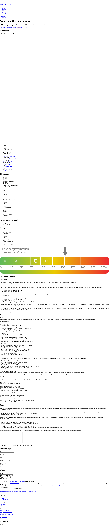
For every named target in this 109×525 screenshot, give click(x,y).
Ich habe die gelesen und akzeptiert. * (19, 481)
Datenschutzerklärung (57, 485)
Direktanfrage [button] (23, 27)
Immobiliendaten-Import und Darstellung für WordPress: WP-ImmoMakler (18, 491)
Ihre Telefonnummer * (5, 471)
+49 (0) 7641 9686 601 (97, 1)
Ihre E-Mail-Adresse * (5, 460)
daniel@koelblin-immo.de (9, 156)
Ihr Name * (2, 454)
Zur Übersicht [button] (3, 27)
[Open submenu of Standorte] (5, 12)
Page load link (3, 517)
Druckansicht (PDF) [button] (12, 27)
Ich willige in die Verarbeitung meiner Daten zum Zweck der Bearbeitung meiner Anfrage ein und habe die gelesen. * (34, 485)
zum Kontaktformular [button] (8, 170)
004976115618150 (7, 164)
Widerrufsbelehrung (14, 483)
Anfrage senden (18, 488)
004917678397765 (7, 166)
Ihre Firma (2, 451)
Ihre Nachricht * (4, 473)
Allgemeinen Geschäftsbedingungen (16, 481)
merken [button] (18, 27)
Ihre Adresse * (3, 463)
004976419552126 (7, 161)
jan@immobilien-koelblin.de (9, 159)
